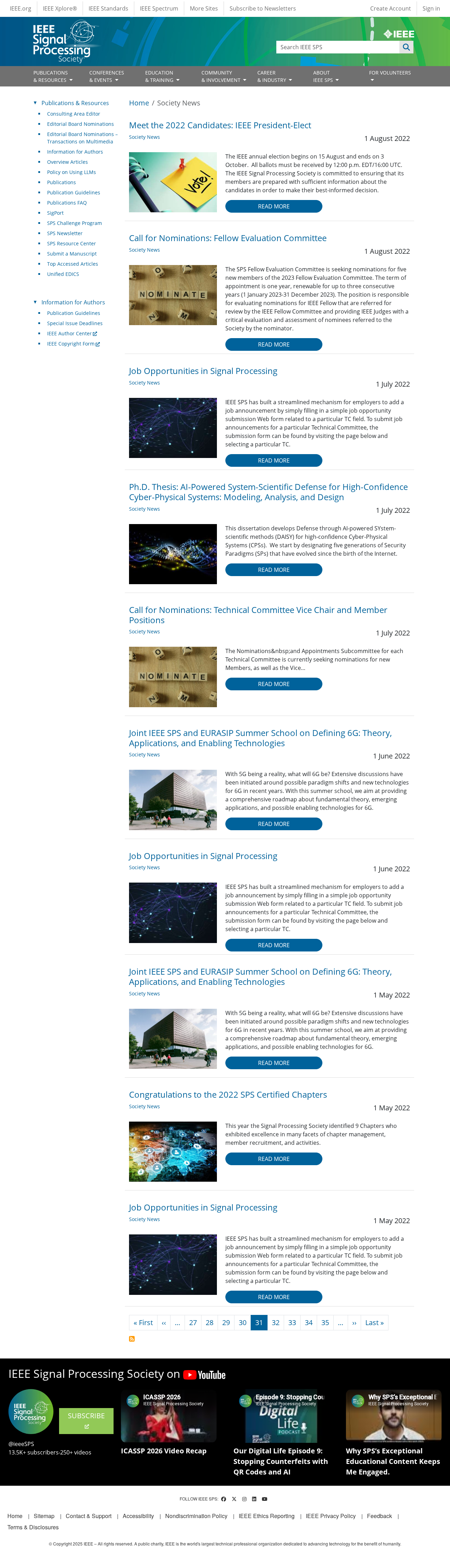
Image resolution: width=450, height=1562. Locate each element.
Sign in (431, 8)
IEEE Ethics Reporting (267, 1516)
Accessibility (138, 1516)
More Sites (204, 8)
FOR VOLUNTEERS (390, 72)
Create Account (390, 8)
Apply (406, 47)
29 (226, 1322)
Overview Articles (67, 162)
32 (275, 1322)
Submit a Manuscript (72, 253)
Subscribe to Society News (132, 1339)
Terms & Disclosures (33, 1527)
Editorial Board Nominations (80, 124)
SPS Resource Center (71, 243)
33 (292, 1322)
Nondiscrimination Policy (196, 1516)
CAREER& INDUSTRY (272, 76)
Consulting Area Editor (73, 113)
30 (242, 1322)
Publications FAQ (67, 202)
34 (309, 1322)
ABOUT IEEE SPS (323, 76)
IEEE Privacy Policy (331, 1516)
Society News (144, 137)
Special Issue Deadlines (75, 323)
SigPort (55, 212)
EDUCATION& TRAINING (160, 76)
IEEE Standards (108, 8)
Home (139, 103)
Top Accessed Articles (72, 263)
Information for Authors (75, 151)
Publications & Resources (75, 103)
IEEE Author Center (69, 333)
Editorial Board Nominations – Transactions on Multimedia (82, 138)
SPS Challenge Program (74, 223)
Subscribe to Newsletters (263, 8)
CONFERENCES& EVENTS (106, 76)
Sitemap (44, 1516)
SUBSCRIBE (86, 1415)
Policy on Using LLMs (71, 172)
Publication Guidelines (73, 192)
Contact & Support (88, 1516)
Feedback (379, 1516)
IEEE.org (20, 8)
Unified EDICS (63, 274)
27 (193, 1322)
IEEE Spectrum (159, 8)
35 (325, 1322)
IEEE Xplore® (60, 8)
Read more (274, 206)
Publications (61, 182)
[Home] (65, 26)
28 (209, 1322)
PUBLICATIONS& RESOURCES (50, 76)
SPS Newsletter (65, 233)
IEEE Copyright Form (71, 343)
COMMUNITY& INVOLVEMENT (221, 76)
